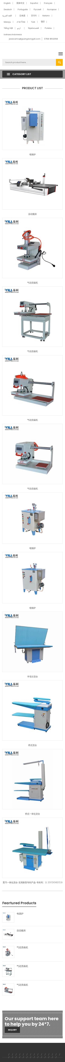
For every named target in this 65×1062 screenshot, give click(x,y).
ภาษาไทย (21, 22)
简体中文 (20, 3)
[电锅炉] (32, 124)
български (51, 9)
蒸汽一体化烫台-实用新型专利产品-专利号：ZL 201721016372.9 (32, 882)
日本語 (22, 15)
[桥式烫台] (32, 710)
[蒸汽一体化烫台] (32, 779)
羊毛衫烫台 (32, 676)
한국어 (34, 15)
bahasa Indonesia (13, 34)
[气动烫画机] (32, 247)
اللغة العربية (7, 15)
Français (48, 3)
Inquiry (12, 1029)
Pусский (37, 9)
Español (34, 3)
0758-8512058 (51, 38)
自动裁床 (32, 214)
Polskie (48, 28)
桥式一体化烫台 (32, 813)
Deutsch (8, 9)
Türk (33, 22)
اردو (19, 28)
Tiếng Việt (8, 28)
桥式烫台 (32, 745)
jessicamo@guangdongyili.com (24, 38)
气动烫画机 (32, 282)
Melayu (7, 22)
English (7, 3)
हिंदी (42, 22)
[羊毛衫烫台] (32, 641)
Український (33, 28)
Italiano (46, 15)
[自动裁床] (32, 183)
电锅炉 (32, 154)
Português (23, 9)
